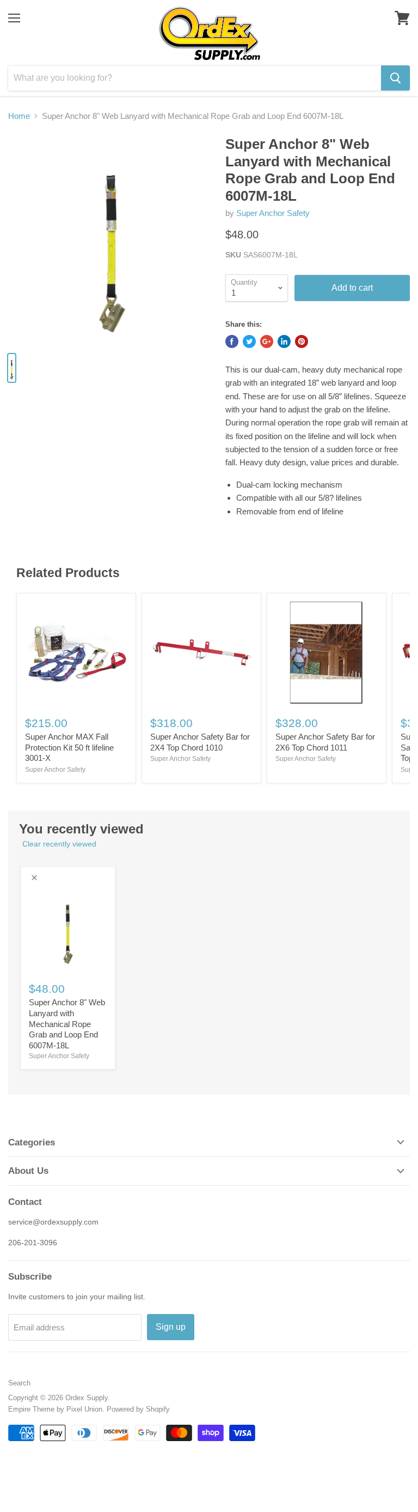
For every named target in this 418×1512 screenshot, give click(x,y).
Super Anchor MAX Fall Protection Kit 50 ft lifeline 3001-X (69, 747)
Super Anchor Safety (273, 213)
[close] (34, 877)
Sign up (171, 1326)
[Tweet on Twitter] (249, 341)
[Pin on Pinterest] (301, 341)
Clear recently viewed (59, 843)
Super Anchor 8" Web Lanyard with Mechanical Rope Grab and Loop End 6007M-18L (67, 1024)
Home (19, 116)
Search (19, 1383)
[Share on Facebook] (231, 341)
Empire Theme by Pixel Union (55, 1409)
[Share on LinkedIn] (284, 341)
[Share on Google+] (266, 341)
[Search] (395, 78)
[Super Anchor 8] (111, 239)
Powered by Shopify (138, 1409)
